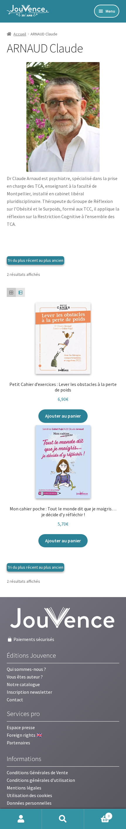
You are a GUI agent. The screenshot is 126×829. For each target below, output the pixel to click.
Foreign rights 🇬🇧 (24, 735)
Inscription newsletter (29, 692)
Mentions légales (24, 788)
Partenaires (18, 743)
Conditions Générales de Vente (37, 772)
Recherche (63, 819)
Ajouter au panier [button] (63, 416)
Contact (15, 699)
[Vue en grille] (11, 292)
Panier (97, 814)
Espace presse (21, 727)
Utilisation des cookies (29, 795)
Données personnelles (29, 803)
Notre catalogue (23, 684)
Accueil (19, 34)
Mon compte (21, 819)
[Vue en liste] (20, 292)
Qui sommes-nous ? (26, 669)
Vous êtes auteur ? (25, 677)
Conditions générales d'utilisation (41, 780)
